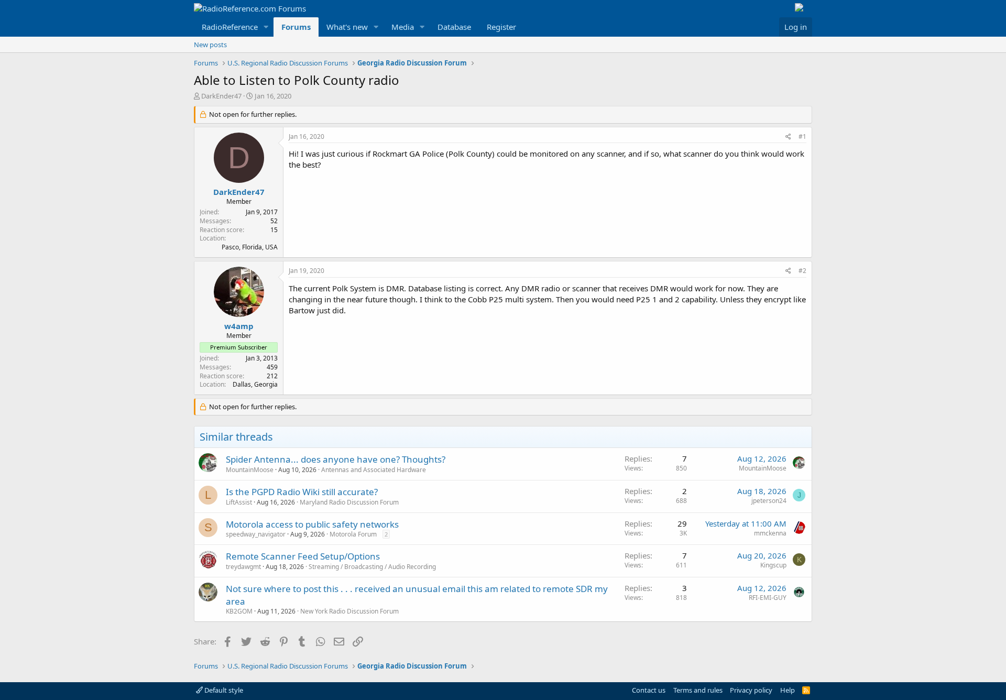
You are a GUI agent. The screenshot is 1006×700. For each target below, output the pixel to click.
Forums (296, 26)
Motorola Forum (353, 534)
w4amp (239, 326)
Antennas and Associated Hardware (373, 469)
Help (787, 690)
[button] (266, 27)
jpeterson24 (768, 500)
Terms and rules (698, 690)
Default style (223, 690)
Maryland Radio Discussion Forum (349, 502)
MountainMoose (250, 469)
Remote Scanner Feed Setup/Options (303, 556)
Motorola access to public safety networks (312, 524)
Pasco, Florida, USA (250, 247)
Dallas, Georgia (255, 384)
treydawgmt (243, 566)
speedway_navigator (256, 534)
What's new (347, 26)
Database (454, 26)
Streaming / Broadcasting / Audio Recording (372, 566)
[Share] (788, 137)
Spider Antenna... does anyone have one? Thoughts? (335, 459)
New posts (210, 44)
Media (402, 26)
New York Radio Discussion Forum (349, 611)
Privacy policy (751, 690)
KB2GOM (239, 611)
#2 (802, 270)
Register (501, 26)
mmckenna (770, 533)
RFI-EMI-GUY (767, 597)
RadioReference (230, 26)
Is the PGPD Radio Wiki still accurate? (302, 492)
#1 (802, 136)
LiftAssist (239, 502)
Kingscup (773, 565)
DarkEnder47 (221, 96)
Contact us (648, 690)
